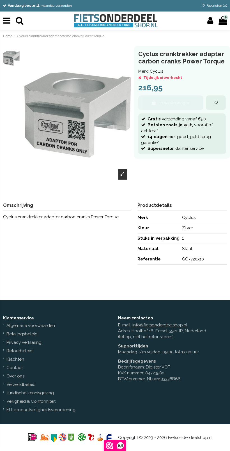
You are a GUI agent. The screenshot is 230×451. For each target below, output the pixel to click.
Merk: (143, 71)
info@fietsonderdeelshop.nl (159, 325)
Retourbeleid (19, 350)
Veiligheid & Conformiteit (31, 401)
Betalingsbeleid (22, 333)
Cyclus (156, 71)
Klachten (15, 359)
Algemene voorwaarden (30, 325)
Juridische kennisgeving (30, 392)
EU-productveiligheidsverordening (40, 409)
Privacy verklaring (24, 342)
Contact (14, 367)
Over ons (15, 376)
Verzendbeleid (21, 384)
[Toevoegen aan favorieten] (216, 102)
